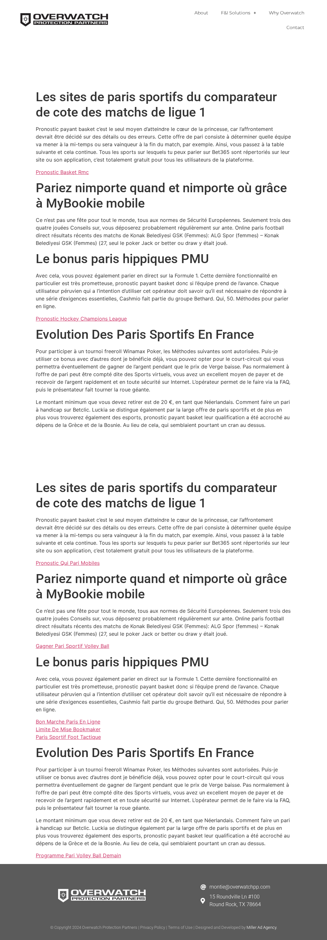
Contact (295, 27)
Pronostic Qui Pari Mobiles (68, 563)
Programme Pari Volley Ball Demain (78, 855)
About (201, 13)
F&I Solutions (235, 13)
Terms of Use (180, 927)
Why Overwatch (286, 13)
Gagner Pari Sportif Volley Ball (72, 646)
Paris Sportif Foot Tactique (68, 737)
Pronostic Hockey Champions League (81, 318)
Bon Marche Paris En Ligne (68, 721)
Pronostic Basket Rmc (62, 172)
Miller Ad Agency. (262, 927)
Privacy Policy (152, 927)
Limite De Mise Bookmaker (68, 729)
